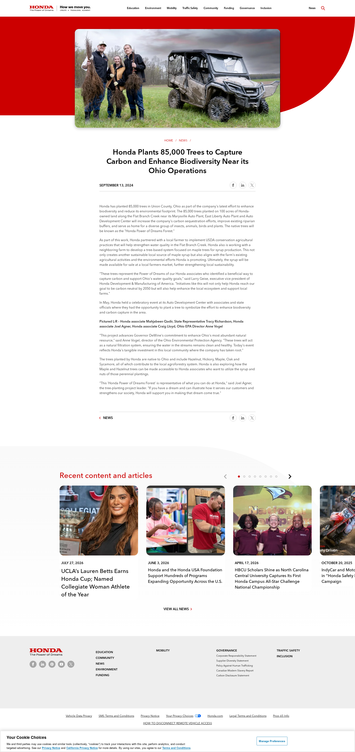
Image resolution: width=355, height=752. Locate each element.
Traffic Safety (288, 650)
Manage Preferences (272, 741)
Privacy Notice (150, 716)
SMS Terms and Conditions (116, 716)
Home (168, 140)
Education (104, 652)
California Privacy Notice (82, 748)
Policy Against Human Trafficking (234, 665)
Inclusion (285, 656)
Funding (102, 675)
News (183, 140)
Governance (226, 650)
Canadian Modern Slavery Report (235, 670)
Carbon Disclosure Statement (232, 675)
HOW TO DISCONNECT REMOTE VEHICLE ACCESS (177, 723)
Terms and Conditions (176, 748)
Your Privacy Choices (179, 716)
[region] (177, 741)
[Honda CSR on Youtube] (61, 664)
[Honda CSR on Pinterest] (51, 664)
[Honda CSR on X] (70, 664)
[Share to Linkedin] (242, 185)
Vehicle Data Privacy (79, 716)
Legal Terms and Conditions (247, 716)
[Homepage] (60, 8)
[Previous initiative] (225, 476)
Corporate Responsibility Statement (236, 655)
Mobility (163, 650)
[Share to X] (252, 185)
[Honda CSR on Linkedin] (42, 664)
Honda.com (215, 716)
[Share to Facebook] (233, 185)
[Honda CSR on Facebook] (33, 664)
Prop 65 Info (281, 716)
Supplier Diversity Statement (232, 660)
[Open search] (322, 8)
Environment (107, 669)
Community (105, 658)
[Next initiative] (289, 476)
